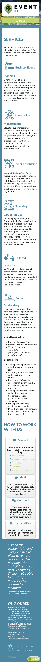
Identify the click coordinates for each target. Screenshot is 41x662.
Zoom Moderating (20, 470)
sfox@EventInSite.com (21, 638)
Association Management (23, 459)
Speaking (16, 466)
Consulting (16, 463)
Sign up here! (28, 650)
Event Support (18, 455)
